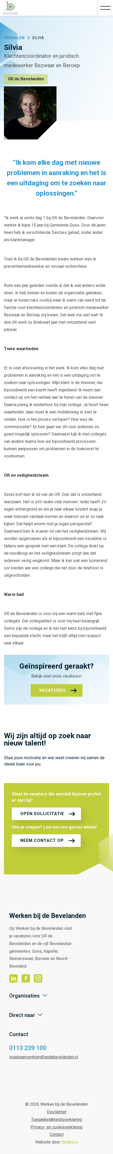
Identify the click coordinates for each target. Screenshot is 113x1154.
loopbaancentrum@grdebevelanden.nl (43, 1057)
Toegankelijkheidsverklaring (56, 1119)
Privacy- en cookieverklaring (56, 1127)
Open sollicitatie (42, 813)
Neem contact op (42, 840)
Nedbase (69, 1142)
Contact (57, 1134)
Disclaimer (56, 1111)
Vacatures (52, 690)
